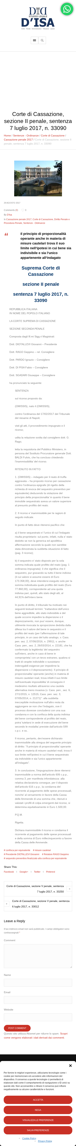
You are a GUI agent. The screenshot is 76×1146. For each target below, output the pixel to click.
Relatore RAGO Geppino (56, 854)
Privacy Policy (45, 1141)
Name (7, 974)
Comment (9, 940)
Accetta (38, 1100)
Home (7, 135)
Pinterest (50, 872)
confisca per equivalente (18, 850)
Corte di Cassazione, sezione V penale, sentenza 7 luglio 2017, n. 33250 (35, 889)
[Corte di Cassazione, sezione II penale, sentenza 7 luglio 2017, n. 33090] (38, 178)
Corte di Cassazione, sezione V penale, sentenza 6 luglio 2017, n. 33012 (41, 904)
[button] (70, 1065)
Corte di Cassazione (53, 135)
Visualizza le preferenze (38, 1120)
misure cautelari (43, 850)
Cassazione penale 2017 (18, 139)
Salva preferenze (38, 1130)
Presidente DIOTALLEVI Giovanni (22, 854)
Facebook (9, 872)
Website (8, 1009)
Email (7, 992)
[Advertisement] (38, 79)
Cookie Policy (29, 1138)
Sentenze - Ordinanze (26, 135)
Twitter (37, 872)
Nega (38, 1110)
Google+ (24, 872)
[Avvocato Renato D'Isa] (38, 18)
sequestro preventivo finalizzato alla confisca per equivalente (36, 858)
